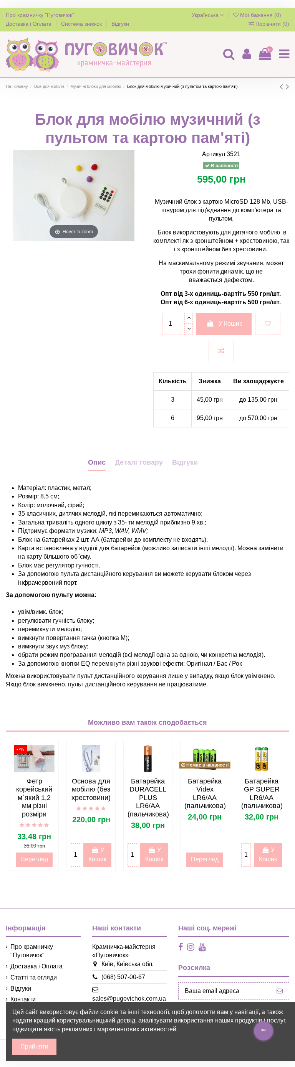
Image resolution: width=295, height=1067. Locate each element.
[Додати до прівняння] (221, 351)
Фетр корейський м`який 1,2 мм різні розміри (34, 797)
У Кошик (230, 323)
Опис (97, 462)
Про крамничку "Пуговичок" (41, 15)
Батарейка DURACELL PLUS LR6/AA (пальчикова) (148, 797)
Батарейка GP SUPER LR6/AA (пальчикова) (262, 793)
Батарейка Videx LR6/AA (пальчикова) (205, 793)
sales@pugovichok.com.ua (129, 998)
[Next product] (287, 86)
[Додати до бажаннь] (267, 324)
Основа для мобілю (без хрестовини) (91, 789)
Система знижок (82, 24)
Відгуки (120, 24)
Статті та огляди (33, 977)
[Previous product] (283, 86)
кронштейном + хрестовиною (235, 240)
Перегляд (34, 859)
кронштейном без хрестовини (223, 249)
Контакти (23, 999)
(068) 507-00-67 (123, 977)
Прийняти (34, 1046)
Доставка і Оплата (29, 24)
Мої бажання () (261, 15)
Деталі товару (139, 462)
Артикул (213, 154)
